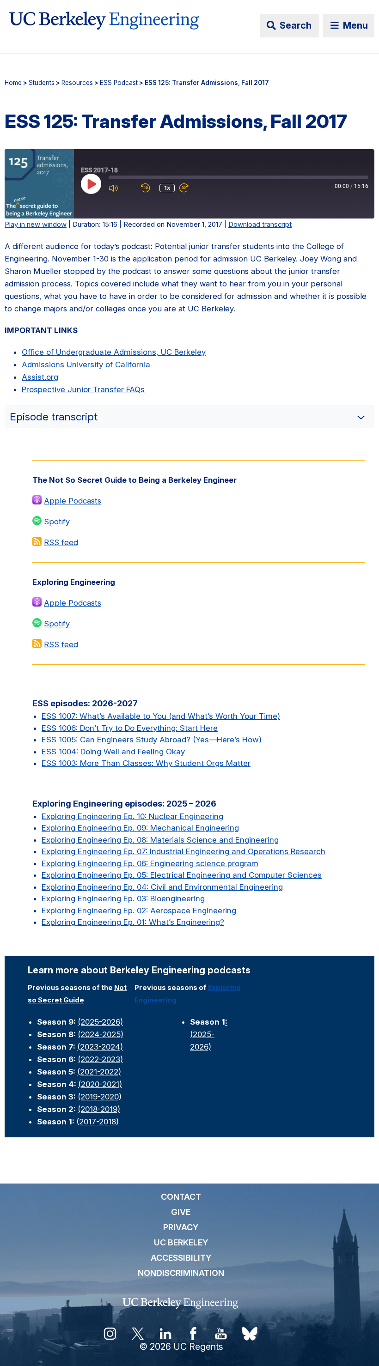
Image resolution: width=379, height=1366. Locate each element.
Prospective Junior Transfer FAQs (83, 389)
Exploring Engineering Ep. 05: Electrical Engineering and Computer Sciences (182, 875)
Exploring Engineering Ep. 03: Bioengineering (123, 898)
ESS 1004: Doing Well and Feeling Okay (113, 751)
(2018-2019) (99, 1109)
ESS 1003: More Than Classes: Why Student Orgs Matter (146, 763)
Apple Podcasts (72, 500)
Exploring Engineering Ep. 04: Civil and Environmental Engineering (162, 887)
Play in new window (36, 224)
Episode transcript (54, 416)
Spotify (57, 521)
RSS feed (61, 542)
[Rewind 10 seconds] (148, 188)
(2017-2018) (97, 1121)
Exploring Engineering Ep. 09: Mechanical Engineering (140, 827)
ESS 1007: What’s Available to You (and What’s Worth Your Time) (161, 716)
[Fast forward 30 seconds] (193, 188)
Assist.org (40, 377)
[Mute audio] (122, 188)
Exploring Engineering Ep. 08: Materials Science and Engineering (160, 839)
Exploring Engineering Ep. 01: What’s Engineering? (133, 922)
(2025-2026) (100, 1021)
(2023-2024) (100, 1046)
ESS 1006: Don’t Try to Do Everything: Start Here (130, 728)
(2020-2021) (100, 1084)
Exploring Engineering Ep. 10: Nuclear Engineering (132, 816)
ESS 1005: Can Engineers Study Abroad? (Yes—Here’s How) (152, 739)
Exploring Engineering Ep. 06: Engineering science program (150, 863)
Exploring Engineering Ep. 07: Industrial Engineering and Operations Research (183, 851)
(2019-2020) (100, 1096)
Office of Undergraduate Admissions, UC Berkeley (114, 352)
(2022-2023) (100, 1059)
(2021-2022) (99, 1071)
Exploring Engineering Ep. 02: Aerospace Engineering (139, 910)
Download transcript (260, 224)
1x (167, 187)
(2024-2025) (100, 1034)
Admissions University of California (86, 364)
